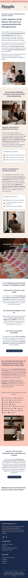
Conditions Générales (8, 573)
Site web (4, 546)
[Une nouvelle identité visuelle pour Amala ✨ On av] (7, 497)
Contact (4, 563)
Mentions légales (19, 572)
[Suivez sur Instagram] (3, 537)
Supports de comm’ (7, 549)
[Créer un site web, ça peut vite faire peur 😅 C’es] (20, 504)
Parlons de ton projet (14, 477)
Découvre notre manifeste (14, 350)
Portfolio (4, 561)
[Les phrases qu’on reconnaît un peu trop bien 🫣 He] (20, 512)
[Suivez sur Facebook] (6, 537)
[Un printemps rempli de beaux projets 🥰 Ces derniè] (7, 512)
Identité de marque (7, 544)
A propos (4, 559)
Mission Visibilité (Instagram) (9, 548)
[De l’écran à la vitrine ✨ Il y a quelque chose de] (20, 497)
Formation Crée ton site (8, 557)
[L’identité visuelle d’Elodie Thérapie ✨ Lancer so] (7, 504)
